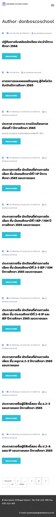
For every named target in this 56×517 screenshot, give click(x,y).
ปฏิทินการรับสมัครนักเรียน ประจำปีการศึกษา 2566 (27, 43)
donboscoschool (44, 33)
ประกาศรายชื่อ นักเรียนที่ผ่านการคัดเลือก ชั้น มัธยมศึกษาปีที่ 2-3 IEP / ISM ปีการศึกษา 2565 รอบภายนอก (27, 267)
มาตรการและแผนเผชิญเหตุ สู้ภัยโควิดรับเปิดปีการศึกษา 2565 (27, 83)
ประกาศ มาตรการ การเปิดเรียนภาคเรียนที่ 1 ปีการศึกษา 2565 (25, 125)
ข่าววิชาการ (24, 33)
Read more (11, 56)
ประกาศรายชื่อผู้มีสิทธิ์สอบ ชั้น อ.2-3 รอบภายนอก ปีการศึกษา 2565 (26, 405)
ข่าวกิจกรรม (14, 111)
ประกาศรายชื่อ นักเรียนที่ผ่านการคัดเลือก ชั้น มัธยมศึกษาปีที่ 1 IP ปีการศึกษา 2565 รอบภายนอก (25, 173)
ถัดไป (21, 484)
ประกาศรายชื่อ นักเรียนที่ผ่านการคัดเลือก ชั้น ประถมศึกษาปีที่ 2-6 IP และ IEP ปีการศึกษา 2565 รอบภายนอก (26, 314)
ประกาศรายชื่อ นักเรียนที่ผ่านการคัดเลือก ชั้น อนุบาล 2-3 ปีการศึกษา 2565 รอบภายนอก (27, 361)
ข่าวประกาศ (14, 33)
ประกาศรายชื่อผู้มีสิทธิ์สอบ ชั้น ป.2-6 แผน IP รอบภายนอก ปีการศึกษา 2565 (27, 448)
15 (12, 484)
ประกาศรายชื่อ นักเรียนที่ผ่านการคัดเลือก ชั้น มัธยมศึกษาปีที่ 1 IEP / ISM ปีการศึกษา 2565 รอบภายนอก (26, 220)
